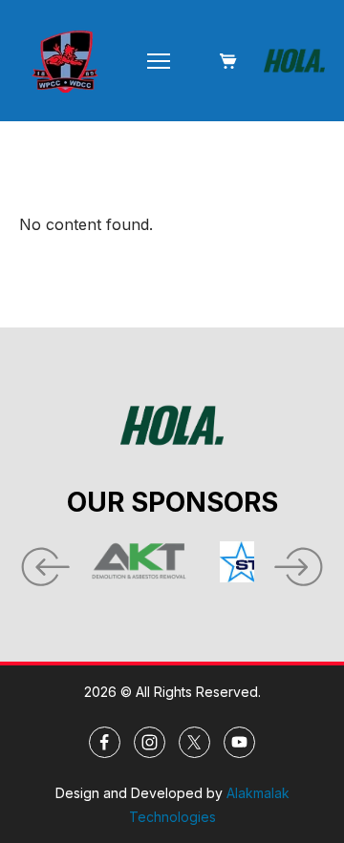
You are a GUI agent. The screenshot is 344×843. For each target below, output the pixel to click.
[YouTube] (239, 742)
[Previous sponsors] (43, 562)
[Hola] (294, 61)
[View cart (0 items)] (227, 61)
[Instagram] (149, 742)
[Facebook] (104, 742)
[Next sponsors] (301, 562)
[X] (194, 742)
